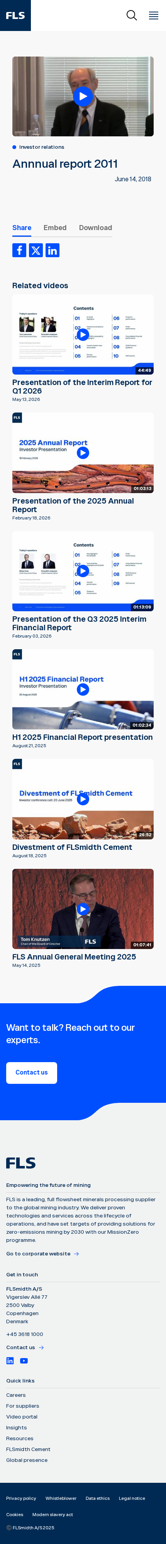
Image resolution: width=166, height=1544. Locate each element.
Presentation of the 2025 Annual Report (73, 505)
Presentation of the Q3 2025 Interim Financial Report (79, 623)
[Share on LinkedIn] (52, 250)
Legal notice (132, 1498)
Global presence (26, 1460)
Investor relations (41, 147)
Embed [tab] (55, 228)
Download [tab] (95, 228)
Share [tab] (21, 228)
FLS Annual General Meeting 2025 (74, 957)
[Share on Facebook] (19, 250)
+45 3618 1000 (24, 1334)
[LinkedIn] (10, 1361)
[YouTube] (24, 1361)
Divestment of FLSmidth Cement (72, 847)
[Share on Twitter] (36, 250)
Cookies (14, 1515)
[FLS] (15, 15)
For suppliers (22, 1406)
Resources (20, 1438)
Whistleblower (61, 1498)
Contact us (31, 1073)
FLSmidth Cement (28, 1449)
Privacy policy (21, 1498)
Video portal (21, 1416)
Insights (16, 1427)
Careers (16, 1395)
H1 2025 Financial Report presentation (82, 737)
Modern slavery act (52, 1515)
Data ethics (98, 1498)
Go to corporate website (38, 1253)
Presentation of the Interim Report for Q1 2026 (82, 387)
